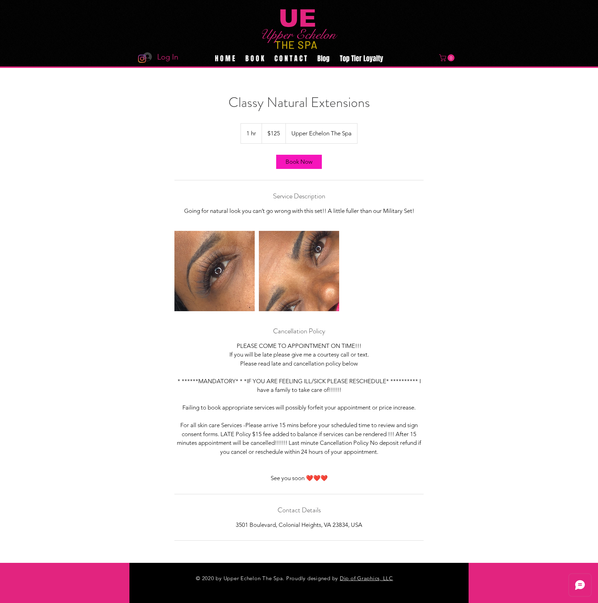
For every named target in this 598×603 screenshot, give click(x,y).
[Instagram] (142, 59)
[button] (447, 57)
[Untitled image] (214, 271)
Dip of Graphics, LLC (366, 578)
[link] (299, 162)
